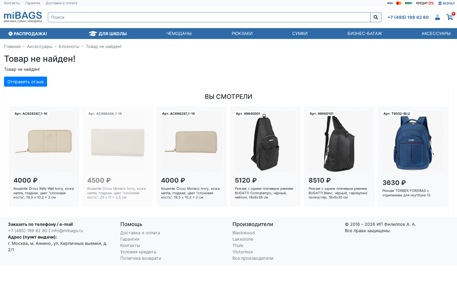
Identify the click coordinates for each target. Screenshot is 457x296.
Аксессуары (436, 33)
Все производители (252, 258)
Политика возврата (140, 258)
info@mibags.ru (67, 230)
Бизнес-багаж (365, 33)
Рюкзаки (242, 33)
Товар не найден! (103, 46)
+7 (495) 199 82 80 (27, 230)
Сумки (300, 33)
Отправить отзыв (25, 81)
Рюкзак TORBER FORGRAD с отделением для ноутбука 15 (406, 193)
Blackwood (243, 232)
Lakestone (242, 239)
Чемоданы (179, 33)
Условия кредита (138, 251)
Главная (12, 46)
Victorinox (242, 251)
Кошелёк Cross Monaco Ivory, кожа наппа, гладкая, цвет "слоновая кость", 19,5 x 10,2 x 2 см (190, 193)
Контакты (12, 3)
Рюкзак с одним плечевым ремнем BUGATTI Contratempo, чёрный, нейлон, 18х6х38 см (264, 193)
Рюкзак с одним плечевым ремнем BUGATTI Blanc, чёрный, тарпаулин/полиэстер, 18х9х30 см (338, 193)
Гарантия (32, 3)
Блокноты (69, 46)
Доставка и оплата (61, 3)
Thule (237, 245)
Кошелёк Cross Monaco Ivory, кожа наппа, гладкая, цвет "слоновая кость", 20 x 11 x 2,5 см (116, 193)
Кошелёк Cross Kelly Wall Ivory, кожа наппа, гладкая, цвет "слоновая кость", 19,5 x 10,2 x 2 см (43, 193)
